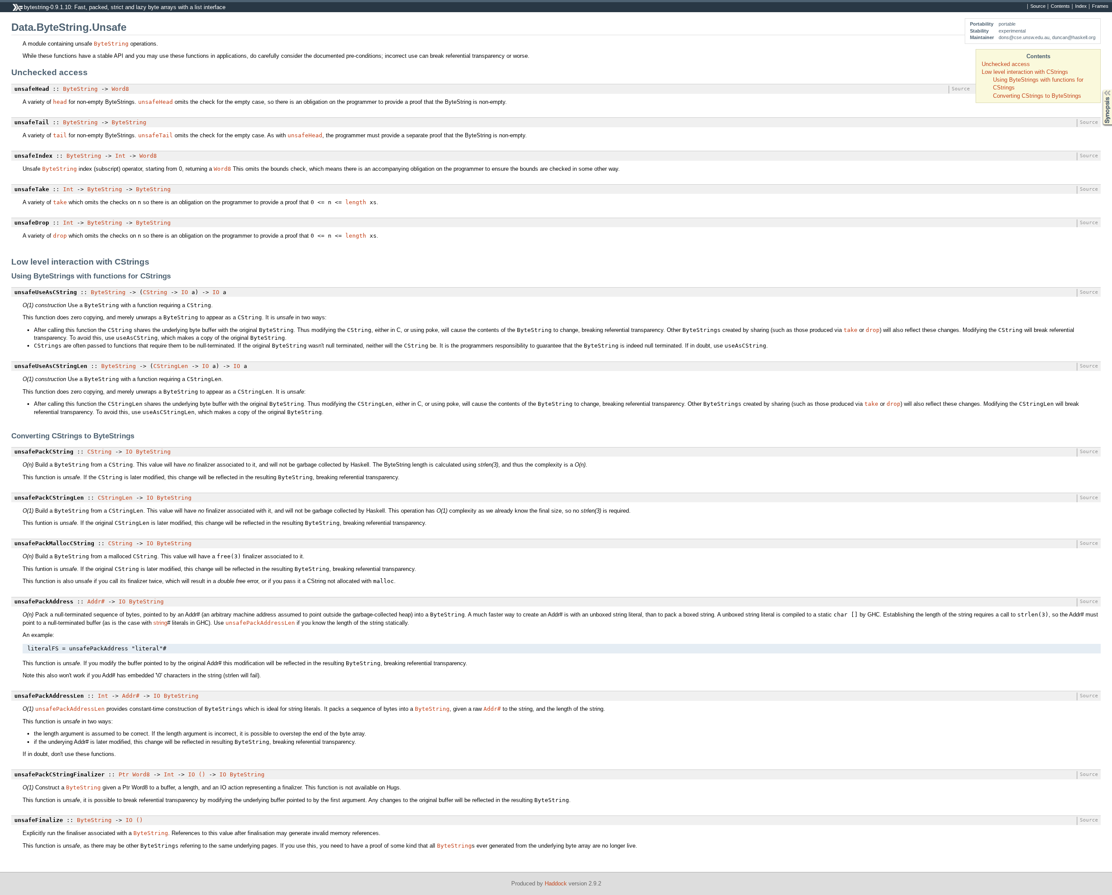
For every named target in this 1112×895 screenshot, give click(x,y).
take (60, 202)
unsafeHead (155, 102)
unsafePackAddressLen (260, 623)
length (355, 202)
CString (155, 292)
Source (1038, 6)
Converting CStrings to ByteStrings (1037, 96)
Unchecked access (1006, 64)
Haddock (556, 883)
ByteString (111, 43)
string (160, 623)
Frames (1100, 6)
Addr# (96, 601)
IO (184, 292)
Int (120, 155)
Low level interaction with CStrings (1025, 72)
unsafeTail (155, 135)
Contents (1060, 6)
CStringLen (170, 366)
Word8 (120, 89)
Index (1081, 6)
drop (60, 235)
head (60, 102)
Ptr (124, 774)
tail (60, 135)
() (202, 774)
